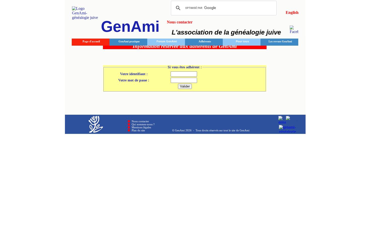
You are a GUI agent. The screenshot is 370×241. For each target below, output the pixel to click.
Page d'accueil (91, 41)
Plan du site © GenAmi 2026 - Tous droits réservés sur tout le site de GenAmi (190, 130)
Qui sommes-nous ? (143, 124)
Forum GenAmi (167, 41)
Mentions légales (141, 127)
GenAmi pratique (129, 41)
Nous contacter (140, 121)
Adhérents (205, 41)
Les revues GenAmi (280, 41)
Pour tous (242, 41)
